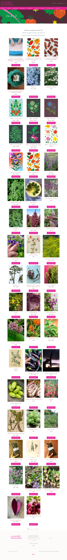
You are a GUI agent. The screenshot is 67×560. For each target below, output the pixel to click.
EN (34, 545)
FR (32, 545)
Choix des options (15, 65)
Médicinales (22, 8)
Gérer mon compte (60, 3)
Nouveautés (3, 8)
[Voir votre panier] (54, 3)
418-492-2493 (34, 540)
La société (57, 8)
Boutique (42, 8)
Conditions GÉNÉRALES (55, 551)
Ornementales (29, 8)
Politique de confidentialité (44, 551)
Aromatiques (15, 8)
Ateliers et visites (50, 8)
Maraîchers (37, 8)
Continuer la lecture (33, 206)
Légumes (9, 8)
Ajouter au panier (51, 96)
